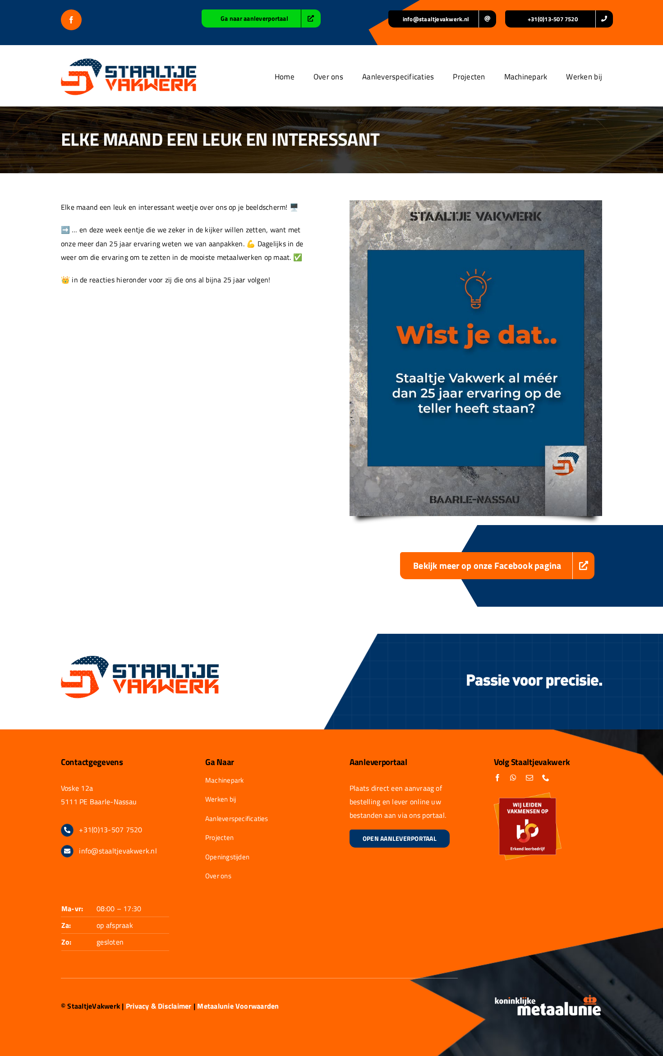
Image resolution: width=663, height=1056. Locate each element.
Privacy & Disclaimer (159, 1006)
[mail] (529, 777)
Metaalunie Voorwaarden (238, 1006)
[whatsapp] (513, 777)
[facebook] (71, 19)
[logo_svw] (128, 62)
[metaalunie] (548, 997)
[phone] (545, 777)
